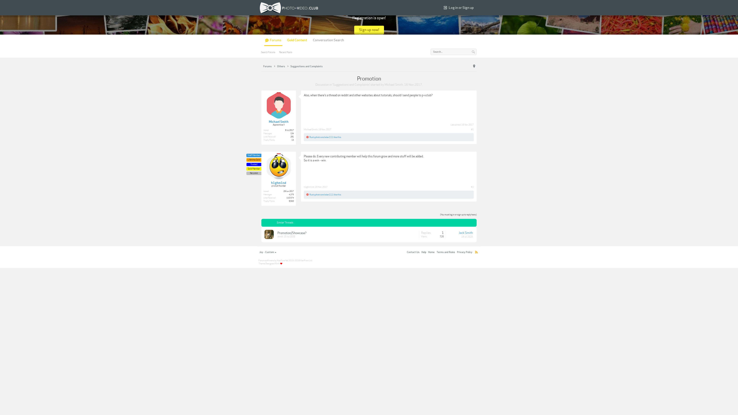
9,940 (291, 201)
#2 (472, 187)
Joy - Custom (266, 252)
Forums (275, 40)
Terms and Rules (445, 252)
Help (423, 252)
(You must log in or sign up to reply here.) (458, 214)
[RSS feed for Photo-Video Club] (476, 252)
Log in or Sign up (461, 8)
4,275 (291, 194)
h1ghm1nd (309, 187)
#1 (472, 129)
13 (293, 140)
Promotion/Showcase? (292, 233)
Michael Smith (394, 85)
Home (431, 252)
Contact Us (413, 252)
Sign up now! (369, 30)
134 (292, 133)
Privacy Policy (464, 252)
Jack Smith (466, 233)
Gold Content (297, 40)
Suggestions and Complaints (351, 85)
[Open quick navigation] (474, 66)
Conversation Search (328, 40)
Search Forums (268, 52)
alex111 (329, 137)
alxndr (280, 236)
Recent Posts (285, 52)
